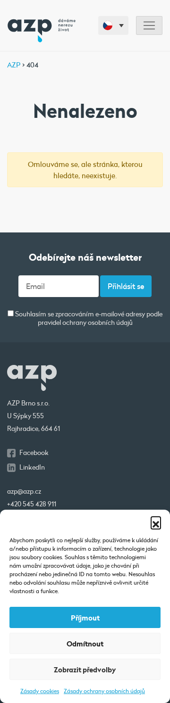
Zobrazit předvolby (85, 669)
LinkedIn (32, 467)
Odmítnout (85, 643)
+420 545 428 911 (31, 504)
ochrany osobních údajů (97, 322)
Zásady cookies (39, 691)
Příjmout (85, 617)
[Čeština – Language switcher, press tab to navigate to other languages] (113, 25)
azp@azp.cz (24, 491)
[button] (156, 521)
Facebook (34, 452)
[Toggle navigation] (149, 25)
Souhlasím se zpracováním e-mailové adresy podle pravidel (88, 318)
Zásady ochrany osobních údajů (104, 691)
